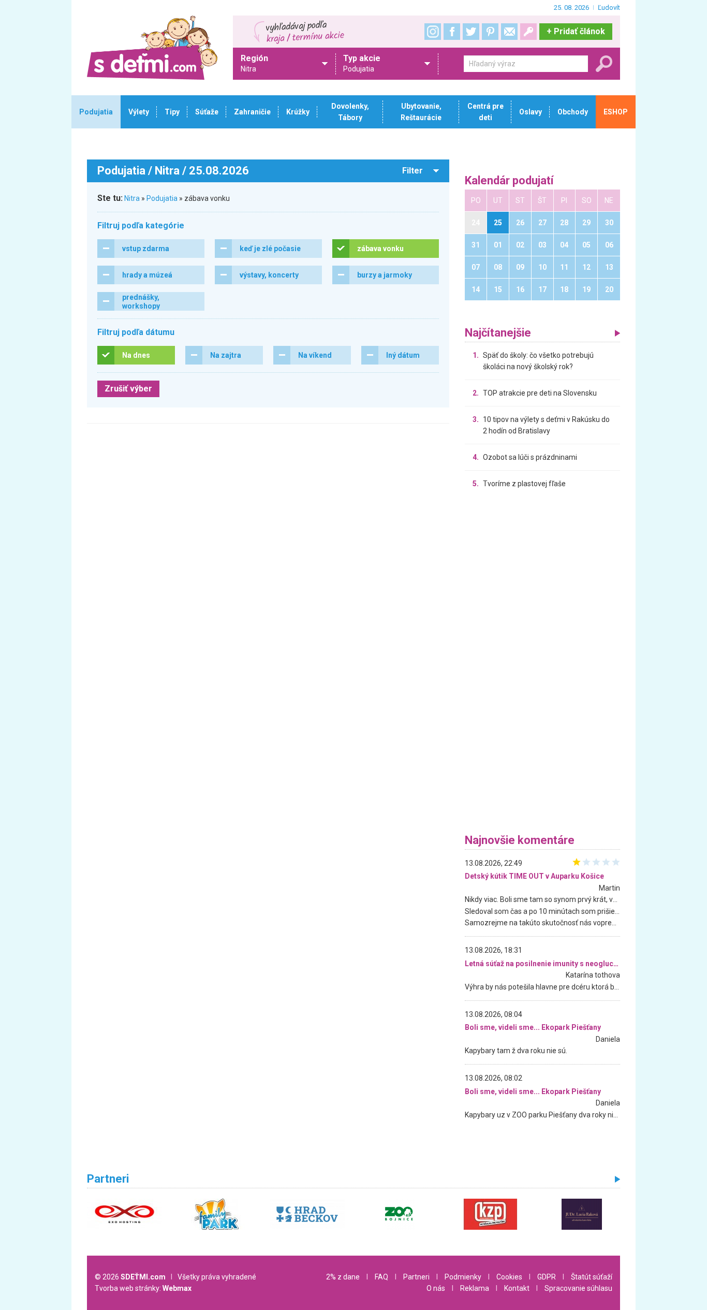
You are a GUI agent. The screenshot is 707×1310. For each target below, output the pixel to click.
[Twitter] (471, 31)
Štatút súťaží (591, 1277)
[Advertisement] (542, 663)
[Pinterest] (490, 31)
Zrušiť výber (128, 389)
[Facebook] (452, 31)
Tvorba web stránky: (143, 1288)
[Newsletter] (509, 31)
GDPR (546, 1277)
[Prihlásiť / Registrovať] (528, 31)
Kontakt (516, 1288)
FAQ (381, 1277)
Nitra (132, 198)
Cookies (509, 1277)
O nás (435, 1288)
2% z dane (343, 1277)
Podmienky (463, 1277)
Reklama (474, 1288)
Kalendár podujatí (509, 181)
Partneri (416, 1277)
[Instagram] (432, 31)
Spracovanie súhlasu (578, 1288)
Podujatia (162, 198)
